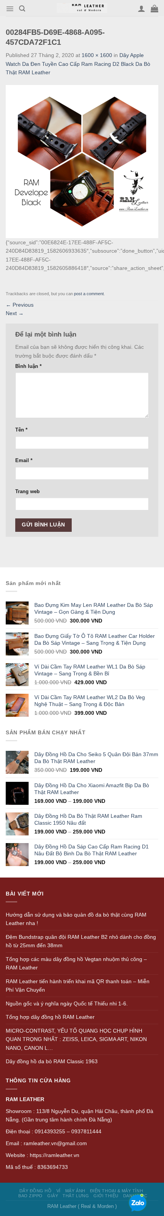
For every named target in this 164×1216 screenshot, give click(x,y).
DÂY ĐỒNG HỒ (35, 1190)
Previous (20, 305)
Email (23, 460)
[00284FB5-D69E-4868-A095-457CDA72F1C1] (82, 161)
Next (15, 313)
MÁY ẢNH (75, 1190)
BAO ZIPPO (30, 1195)
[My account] (141, 8)
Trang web (27, 491)
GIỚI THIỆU (105, 1195)
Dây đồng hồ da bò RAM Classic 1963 (52, 1061)
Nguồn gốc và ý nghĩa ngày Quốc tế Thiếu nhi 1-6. (67, 1003)
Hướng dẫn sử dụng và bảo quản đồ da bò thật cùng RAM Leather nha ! (76, 919)
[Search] (22, 8)
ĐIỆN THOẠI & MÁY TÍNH (116, 1190)
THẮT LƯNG (76, 1195)
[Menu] (10, 9)
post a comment (89, 293)
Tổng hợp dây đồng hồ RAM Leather (50, 1017)
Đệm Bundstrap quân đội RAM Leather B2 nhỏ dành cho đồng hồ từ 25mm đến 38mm (81, 941)
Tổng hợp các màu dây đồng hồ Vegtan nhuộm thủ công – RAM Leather (76, 963)
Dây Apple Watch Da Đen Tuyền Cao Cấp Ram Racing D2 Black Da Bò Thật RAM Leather (78, 63)
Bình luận (28, 366)
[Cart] (154, 8)
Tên (21, 430)
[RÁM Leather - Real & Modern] (82, 8)
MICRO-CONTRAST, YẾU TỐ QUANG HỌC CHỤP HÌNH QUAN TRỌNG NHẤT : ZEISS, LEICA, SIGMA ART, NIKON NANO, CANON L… (76, 1039)
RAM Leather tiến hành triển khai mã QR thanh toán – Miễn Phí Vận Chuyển (78, 985)
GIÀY (52, 1195)
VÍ (58, 1190)
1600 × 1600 (97, 55)
